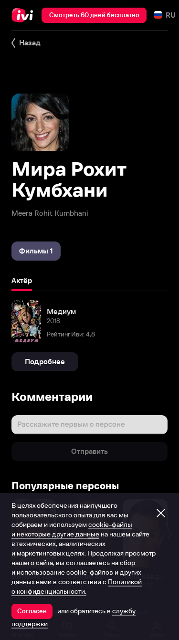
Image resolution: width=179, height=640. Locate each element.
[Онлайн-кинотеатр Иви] (24, 15)
